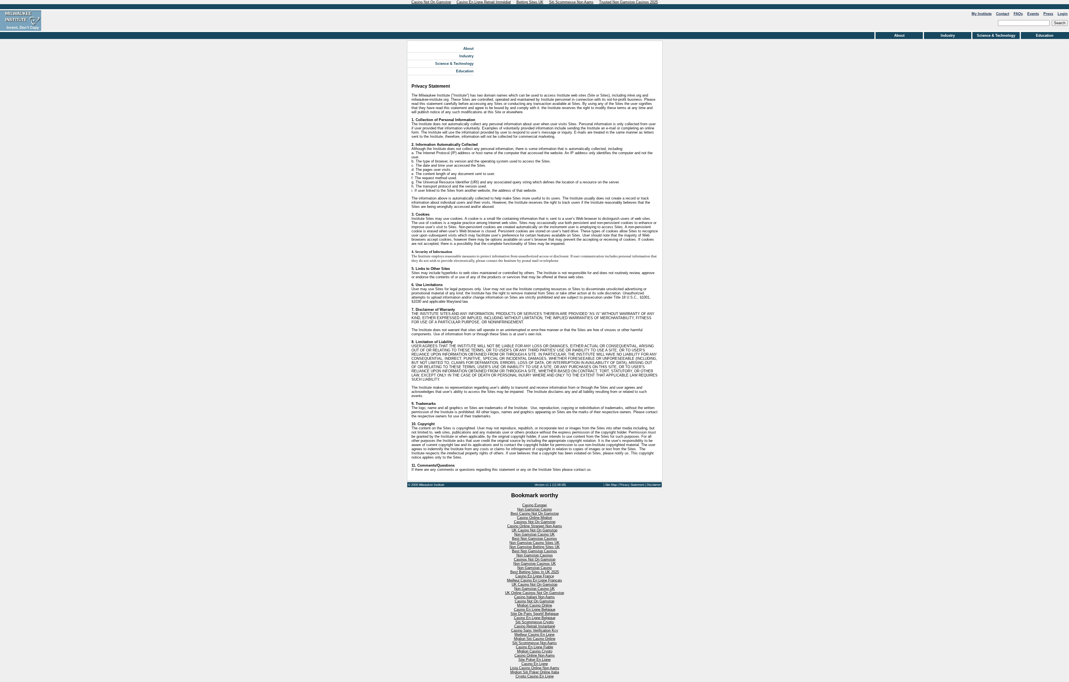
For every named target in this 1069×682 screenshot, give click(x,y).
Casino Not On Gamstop (534, 601)
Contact (1002, 14)
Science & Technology (996, 35)
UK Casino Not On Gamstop (534, 530)
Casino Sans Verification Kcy (534, 630)
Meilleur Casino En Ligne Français (534, 580)
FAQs (1018, 14)
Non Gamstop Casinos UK (534, 564)
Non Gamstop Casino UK (534, 534)
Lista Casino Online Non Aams (534, 668)
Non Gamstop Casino (534, 509)
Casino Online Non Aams (534, 655)
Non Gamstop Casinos (534, 555)
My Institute (982, 14)
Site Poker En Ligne (534, 660)
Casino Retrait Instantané (534, 626)
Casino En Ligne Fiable (534, 647)
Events (1033, 14)
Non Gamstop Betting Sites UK (534, 547)
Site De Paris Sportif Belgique (535, 614)
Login (1063, 14)
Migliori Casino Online (534, 605)
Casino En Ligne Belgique (534, 609)
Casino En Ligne (534, 664)
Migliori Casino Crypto (534, 651)
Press (1048, 14)
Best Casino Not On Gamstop (535, 513)
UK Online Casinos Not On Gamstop (534, 593)
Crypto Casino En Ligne (535, 676)
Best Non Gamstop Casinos (534, 538)
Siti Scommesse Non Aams (534, 643)
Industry (948, 35)
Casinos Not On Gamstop (534, 522)
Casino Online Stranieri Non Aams (534, 526)
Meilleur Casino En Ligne (534, 634)
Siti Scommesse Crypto (534, 622)
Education (1044, 35)
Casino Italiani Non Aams (534, 597)
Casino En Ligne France (534, 576)
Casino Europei (534, 505)
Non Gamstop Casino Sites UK (534, 543)
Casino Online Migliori (534, 518)
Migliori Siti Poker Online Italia (534, 672)
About (899, 35)
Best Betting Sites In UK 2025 (534, 572)
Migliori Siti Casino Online (534, 639)
